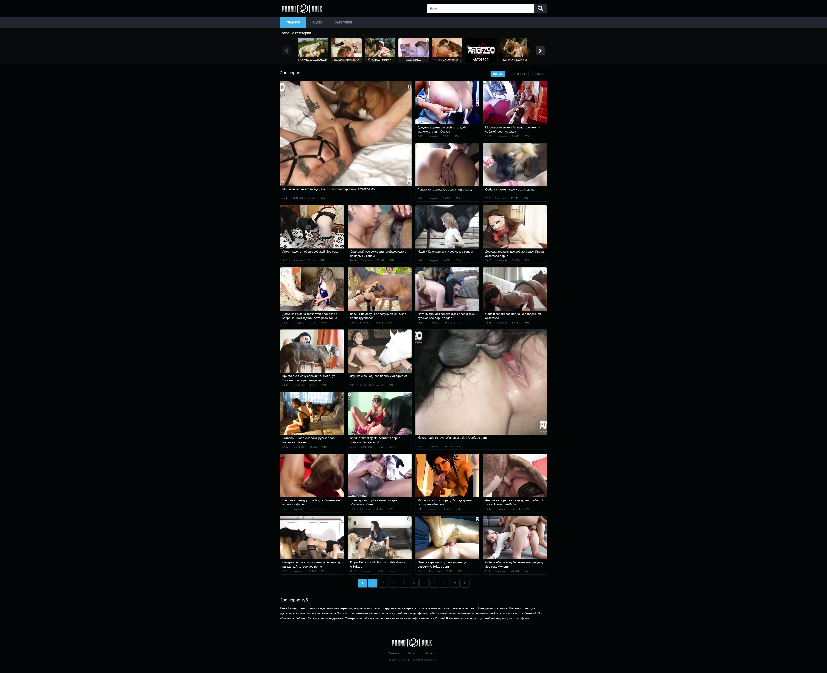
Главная (394, 653)
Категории (431, 653)
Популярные (517, 74)
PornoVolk (303, 8)
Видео (412, 653)
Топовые (538, 74)
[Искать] (540, 8)
